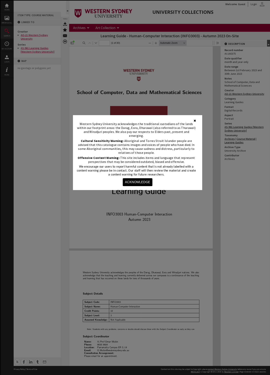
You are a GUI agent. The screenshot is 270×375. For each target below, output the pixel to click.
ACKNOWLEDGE (137, 182)
